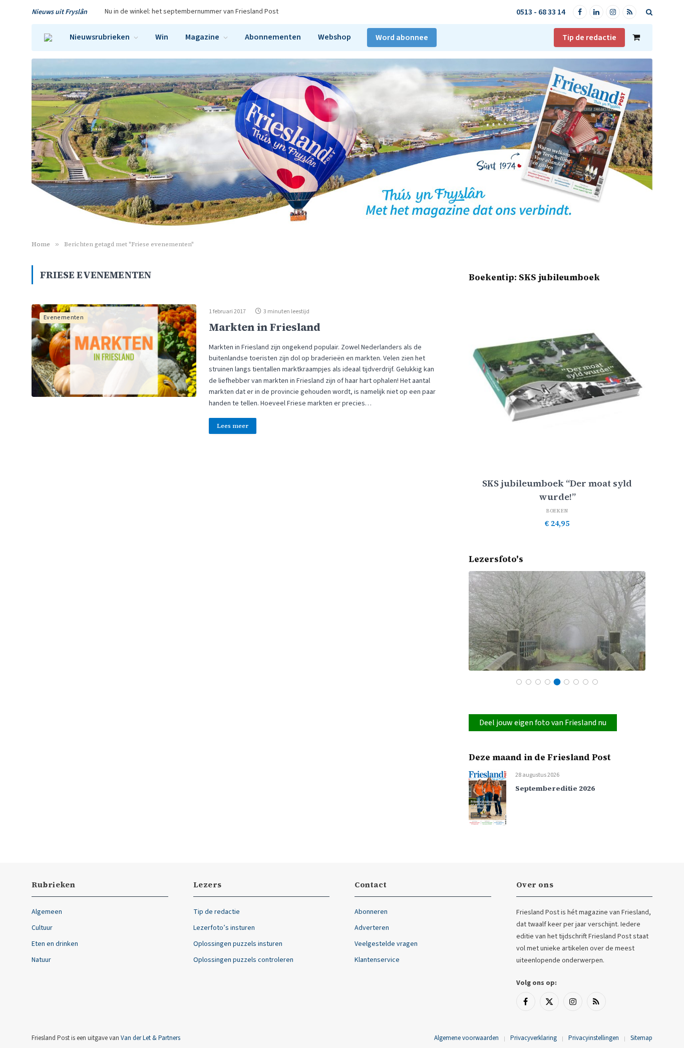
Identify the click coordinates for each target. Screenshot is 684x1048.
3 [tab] (538, 682)
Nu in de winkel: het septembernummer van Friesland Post (191, 11)
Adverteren (372, 928)
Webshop (334, 37)
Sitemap (641, 1037)
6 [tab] (566, 682)
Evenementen (64, 317)
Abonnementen (273, 37)
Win (161, 37)
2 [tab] (528, 682)
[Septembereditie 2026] (487, 797)
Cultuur (42, 928)
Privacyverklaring (533, 1037)
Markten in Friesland (264, 327)
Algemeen (47, 912)
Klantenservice (377, 960)
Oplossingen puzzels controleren (243, 960)
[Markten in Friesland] (114, 350)
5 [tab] (557, 682)
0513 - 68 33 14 (540, 12)
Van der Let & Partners (150, 1037)
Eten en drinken (55, 944)
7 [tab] (576, 682)
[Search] (648, 12)
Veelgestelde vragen (386, 944)
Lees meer (232, 426)
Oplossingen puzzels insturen (237, 944)
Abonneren (371, 912)
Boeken (557, 510)
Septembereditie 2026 (555, 788)
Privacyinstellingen (593, 1037)
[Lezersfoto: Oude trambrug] (557, 621)
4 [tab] (547, 682)
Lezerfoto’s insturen (224, 928)
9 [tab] (595, 682)
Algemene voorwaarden (466, 1037)
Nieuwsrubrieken (100, 37)
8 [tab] (585, 682)
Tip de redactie (589, 37)
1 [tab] (519, 682)
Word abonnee (402, 37)
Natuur (41, 960)
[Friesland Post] (48, 38)
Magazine (202, 37)
